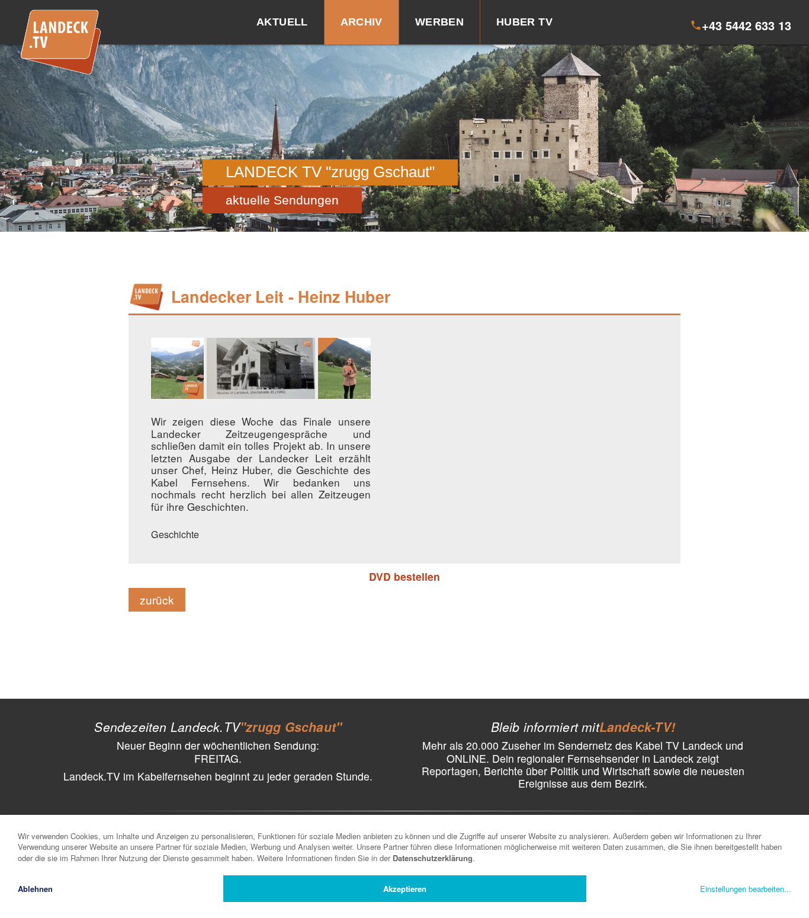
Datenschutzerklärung (433, 857)
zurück (157, 599)
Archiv (362, 22)
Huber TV (524, 22)
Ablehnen (35, 888)
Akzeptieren (404, 888)
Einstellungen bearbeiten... (745, 888)
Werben (439, 22)
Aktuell (282, 22)
